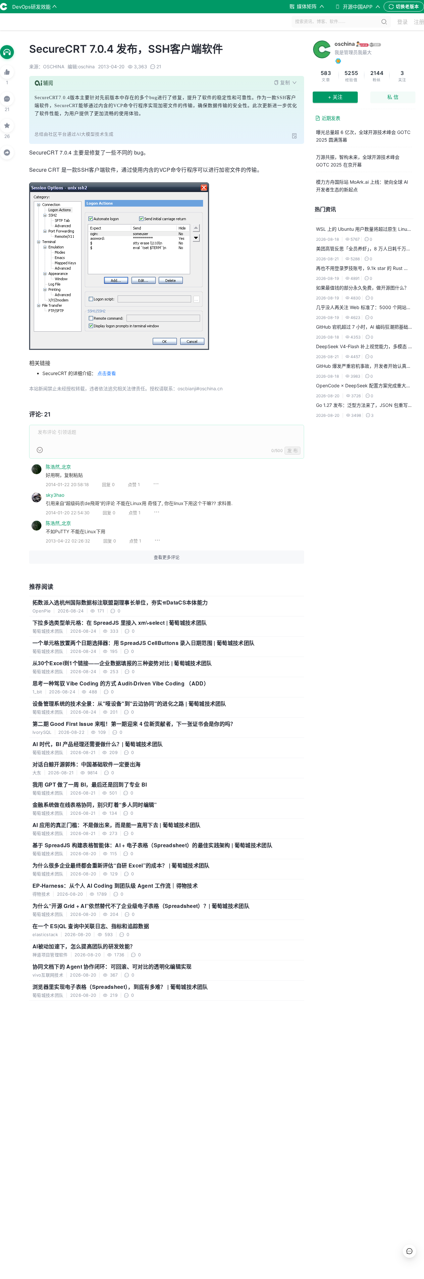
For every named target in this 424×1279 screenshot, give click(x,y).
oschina (345, 43)
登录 (402, 22)
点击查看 (106, 373)
